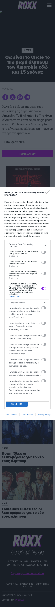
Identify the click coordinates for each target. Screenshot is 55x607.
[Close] (49, 193)
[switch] (43, 252)
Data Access (27, 414)
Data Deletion (11, 414)
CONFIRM (16, 404)
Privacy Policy (44, 414)
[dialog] (27, 303)
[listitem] (27, 245)
